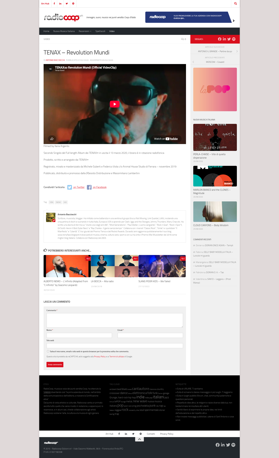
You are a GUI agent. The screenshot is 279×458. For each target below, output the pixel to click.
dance (124, 393)
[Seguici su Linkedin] (224, 39)
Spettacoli (100, 31)
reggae (118, 410)
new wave (140, 401)
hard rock (123, 397)
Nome (49, 330)
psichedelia (143, 405)
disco (130, 393)
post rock (128, 406)
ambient (113, 389)
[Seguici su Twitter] (229, 39)
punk (152, 405)
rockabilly (132, 410)
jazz (166, 397)
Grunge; (114, 397)
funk (155, 393)
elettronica (139, 393)
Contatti (151, 433)
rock (65, 202)
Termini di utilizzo (116, 356)
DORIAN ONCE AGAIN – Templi (219, 245)
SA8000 (47, 392)
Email (121, 330)
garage (166, 393)
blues (124, 389)
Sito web (50, 340)
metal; (129, 401)
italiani (58, 202)
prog (134, 406)
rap (161, 405)
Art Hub (45, 3)
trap (117, 413)
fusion (160, 393)
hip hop (132, 397)
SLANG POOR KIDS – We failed (154, 281)
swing (112, 414)
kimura (112, 402)
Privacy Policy (100, 356)
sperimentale (151, 410)
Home (46, 31)
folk (149, 393)
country (160, 389)
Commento (51, 310)
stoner (162, 410)
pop (120, 405)
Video (112, 31)
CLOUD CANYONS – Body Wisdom (210, 225)
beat (119, 389)
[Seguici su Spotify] (233, 39)
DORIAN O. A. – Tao (215, 272)
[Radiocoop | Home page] (63, 17)
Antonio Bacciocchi (55, 60)
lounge (123, 402)
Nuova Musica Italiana (64, 31)
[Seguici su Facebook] (219, 39)
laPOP (117, 401)
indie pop (148, 397)
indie (51, 202)
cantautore (140, 388)
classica (153, 389)
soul (142, 410)
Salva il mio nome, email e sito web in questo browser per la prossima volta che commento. (89, 351)
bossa (130, 389)
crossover (115, 393)
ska (137, 410)
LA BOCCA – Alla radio (102, 281)
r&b (157, 406)
